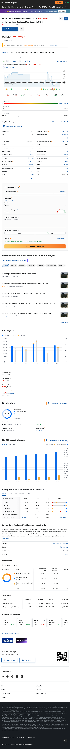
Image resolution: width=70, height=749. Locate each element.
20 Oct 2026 (64, 134)
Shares (4, 7)
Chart (12, 52)
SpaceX (6, 620)
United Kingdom (25, 7)
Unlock (26, 517)
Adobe (21, 620)
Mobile (3, 689)
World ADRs (43, 7)
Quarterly (12, 444)
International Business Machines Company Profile (24, 525)
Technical (43, 52)
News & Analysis (22, 52)
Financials (34, 52)
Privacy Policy (21, 737)
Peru (66, 554)
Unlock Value (62, 103)
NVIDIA (66, 620)
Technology (64, 547)
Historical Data (27, 57)
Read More (5, 538)
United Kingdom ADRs (56, 7)
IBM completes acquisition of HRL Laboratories (19, 274)
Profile (11, 57)
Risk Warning (31, 737)
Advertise (39, 689)
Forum (51, 52)
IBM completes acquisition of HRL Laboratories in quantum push (25, 284)
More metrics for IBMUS (60, 122)
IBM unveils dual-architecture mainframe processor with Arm (24, 293)
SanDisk (51, 620)
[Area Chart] (7, 61)
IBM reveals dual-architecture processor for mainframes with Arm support (29, 303)
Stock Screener (13, 7)
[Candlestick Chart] (4, 61)
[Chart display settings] (30, 61)
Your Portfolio (5, 693)
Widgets (3, 697)
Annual (4, 444)
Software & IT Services (60, 543)
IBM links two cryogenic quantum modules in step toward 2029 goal (26, 313)
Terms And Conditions (8, 737)
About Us (39, 686)
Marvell (36, 620)
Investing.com (6, 306)
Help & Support (41, 693)
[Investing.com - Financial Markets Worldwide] (11, 2)
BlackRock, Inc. (8, 603)
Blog (2, 686)
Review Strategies (52, 45)
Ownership (18, 57)
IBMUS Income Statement (13, 440)
